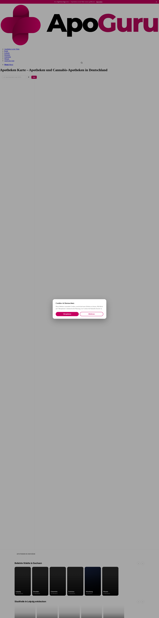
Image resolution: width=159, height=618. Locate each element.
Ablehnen (91, 314)
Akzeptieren (67, 314)
